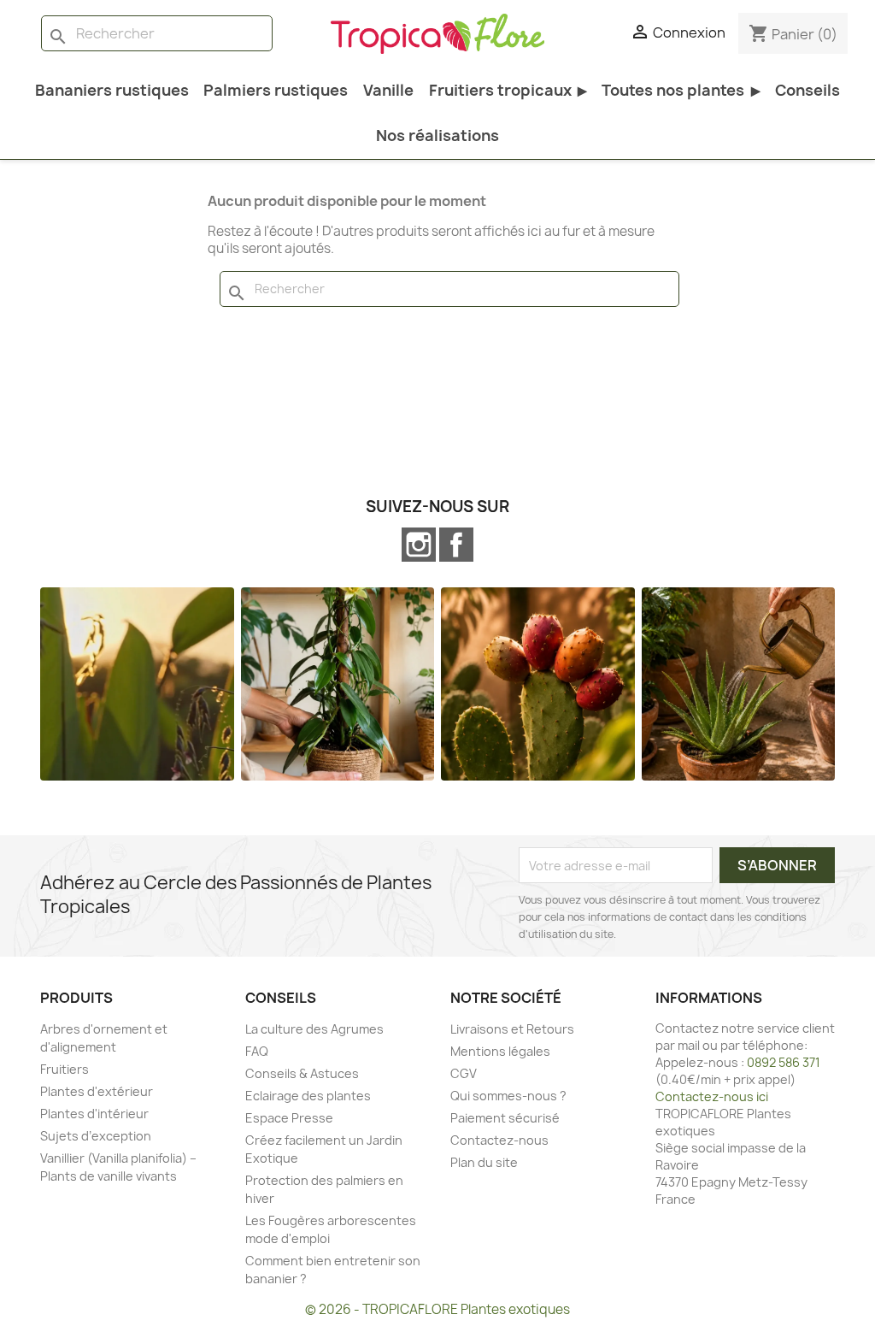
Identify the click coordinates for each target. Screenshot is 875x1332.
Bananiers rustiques (112, 90)
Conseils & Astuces (302, 1073)
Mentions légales (500, 1051)
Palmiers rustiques (275, 90)
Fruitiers (64, 1069)
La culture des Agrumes (314, 1029)
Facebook (456, 544)
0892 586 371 (783, 1062)
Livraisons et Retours (512, 1029)
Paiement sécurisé (505, 1118)
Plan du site (484, 1162)
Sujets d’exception (95, 1136)
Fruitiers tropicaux (508, 90)
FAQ (256, 1051)
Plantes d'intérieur (94, 1113)
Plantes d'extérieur (96, 1091)
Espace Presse (289, 1118)
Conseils (807, 90)
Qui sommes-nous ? (508, 1095)
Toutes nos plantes (681, 90)
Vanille (388, 90)
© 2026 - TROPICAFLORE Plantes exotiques (437, 1309)
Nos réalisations (437, 135)
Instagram (419, 544)
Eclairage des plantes (308, 1095)
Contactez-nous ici (711, 1096)
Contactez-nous (499, 1140)
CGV (463, 1073)
